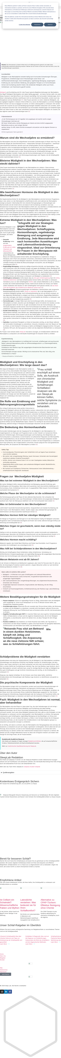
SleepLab (22, 331)
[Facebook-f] (10, 992)
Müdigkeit (3, 92)
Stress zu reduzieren (31, 291)
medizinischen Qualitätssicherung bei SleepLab (22, 746)
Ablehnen (50, 24)
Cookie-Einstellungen (24, 24)
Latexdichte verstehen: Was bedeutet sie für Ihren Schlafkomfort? (28, 905)
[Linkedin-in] (6, 992)
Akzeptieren (37, 24)
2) (57, 696)
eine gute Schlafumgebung (42, 278)
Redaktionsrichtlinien (34, 741)
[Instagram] (2, 992)
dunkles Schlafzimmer (9, 280)
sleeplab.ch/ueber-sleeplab (32, 766)
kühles (58, 278)
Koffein (31, 282)
